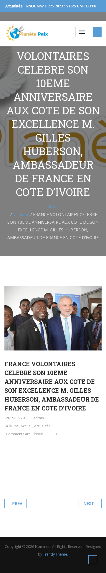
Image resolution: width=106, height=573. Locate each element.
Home (53, 207)
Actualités (42, 425)
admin (38, 418)
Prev (17, 503)
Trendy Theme (55, 554)
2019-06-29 (15, 418)
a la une (21, 214)
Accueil (26, 425)
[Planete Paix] (27, 33)
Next (88, 503)
